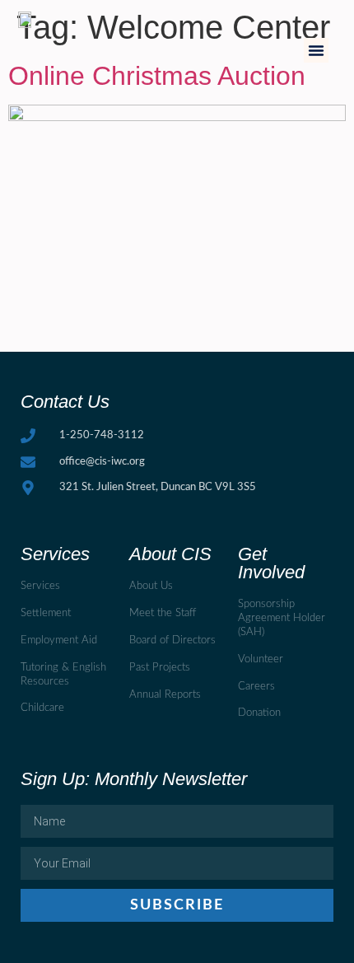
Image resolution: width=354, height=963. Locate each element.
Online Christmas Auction (156, 76)
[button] (316, 50)
